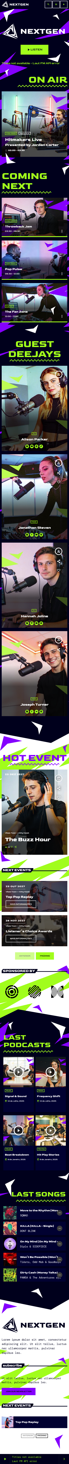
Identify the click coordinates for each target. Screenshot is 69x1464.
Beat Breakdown (17, 1154)
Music (8, 1091)
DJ (34, 434)
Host (34, 522)
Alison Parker (34, 439)
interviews (11, 133)
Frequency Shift (48, 1096)
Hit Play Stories (48, 1154)
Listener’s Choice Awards (29, 931)
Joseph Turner (34, 705)
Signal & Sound (15, 1096)
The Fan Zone (16, 312)
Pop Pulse (13, 269)
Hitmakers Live (23, 139)
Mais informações (21, 904)
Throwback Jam (18, 226)
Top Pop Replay (19, 897)
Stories (41, 1149)
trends (9, 306)
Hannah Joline (34, 616)
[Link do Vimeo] (15, 4)
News (40, 1091)
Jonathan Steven (34, 528)
